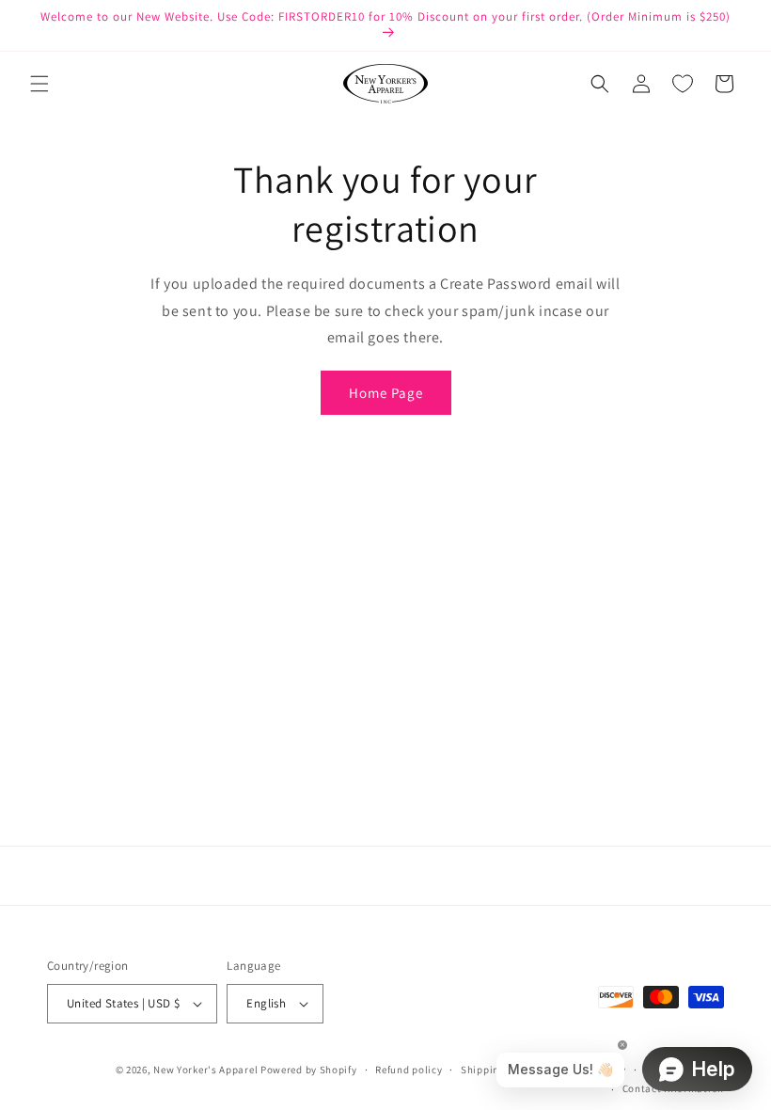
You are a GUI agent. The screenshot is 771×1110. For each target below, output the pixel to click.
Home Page (386, 393)
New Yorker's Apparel (205, 1069)
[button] (39, 83)
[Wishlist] (682, 83)
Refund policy (408, 1069)
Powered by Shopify (308, 1069)
